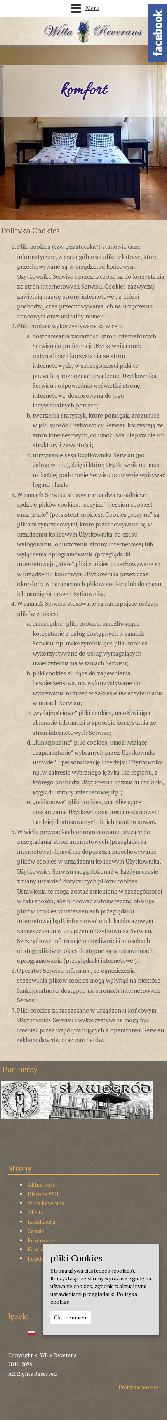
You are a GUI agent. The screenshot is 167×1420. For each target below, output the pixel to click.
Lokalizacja (41, 1221)
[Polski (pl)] (31, 1332)
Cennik (36, 1231)
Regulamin (40, 1258)
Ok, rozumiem (71, 1317)
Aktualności (42, 1184)
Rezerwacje (41, 1240)
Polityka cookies (138, 1386)
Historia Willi (44, 1194)
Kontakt (37, 1249)
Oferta (35, 1212)
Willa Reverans (46, 1203)
